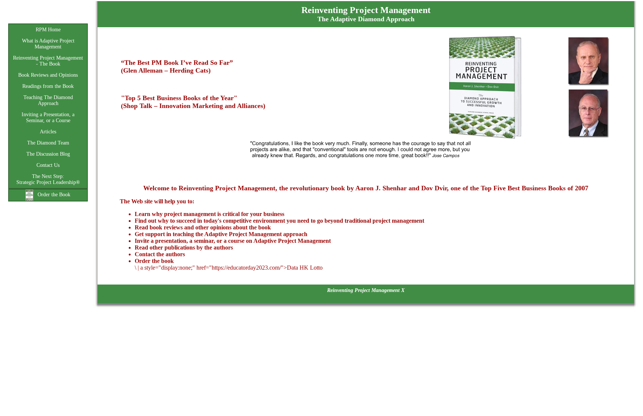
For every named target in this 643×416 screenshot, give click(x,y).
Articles (48, 131)
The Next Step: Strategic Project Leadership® (48, 179)
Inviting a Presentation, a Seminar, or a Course (48, 117)
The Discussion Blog (48, 154)
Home (48, 15)
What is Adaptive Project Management (48, 44)
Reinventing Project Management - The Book (48, 61)
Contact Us (48, 165)
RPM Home (48, 29)
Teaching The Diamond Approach (48, 100)
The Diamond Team (48, 143)
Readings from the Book (48, 86)
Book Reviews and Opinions (48, 75)
